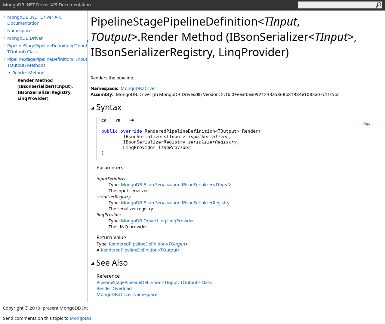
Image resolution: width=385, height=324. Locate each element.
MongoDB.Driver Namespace (127, 294)
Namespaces (20, 30)
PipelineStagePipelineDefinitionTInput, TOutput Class (154, 282)
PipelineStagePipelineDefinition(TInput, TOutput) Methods (47, 62)
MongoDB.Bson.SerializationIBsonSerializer (167, 184)
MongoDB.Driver (25, 38)
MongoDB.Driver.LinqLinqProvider (157, 221)
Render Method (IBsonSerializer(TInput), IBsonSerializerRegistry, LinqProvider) (45, 89)
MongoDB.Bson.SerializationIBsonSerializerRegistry (175, 202)
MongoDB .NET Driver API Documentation (34, 20)
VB (118, 120)
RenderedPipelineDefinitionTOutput (140, 250)
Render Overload (114, 288)
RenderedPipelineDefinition (137, 244)
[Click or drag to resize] (88, 41)
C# (103, 120)
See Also (112, 262)
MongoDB (80, 318)
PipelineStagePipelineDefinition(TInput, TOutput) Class (47, 48)
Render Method (28, 72)
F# (131, 120)
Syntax (109, 107)
